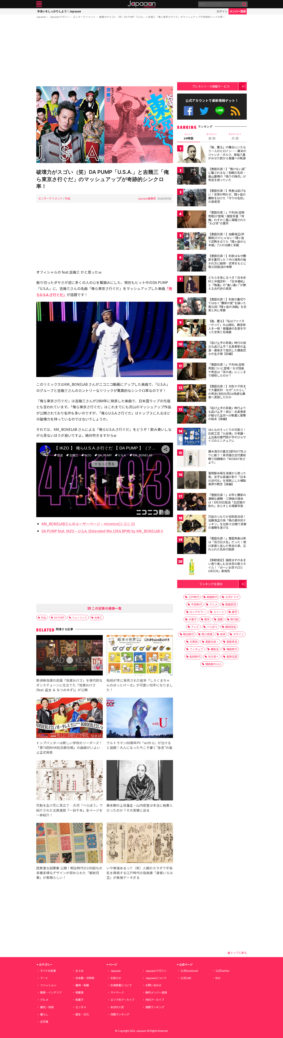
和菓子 (79, 1000)
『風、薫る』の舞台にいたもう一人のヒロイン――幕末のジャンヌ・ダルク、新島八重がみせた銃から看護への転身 (227, 152)
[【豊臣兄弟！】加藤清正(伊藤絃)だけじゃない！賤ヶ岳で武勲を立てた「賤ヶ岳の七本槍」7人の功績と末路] (191, 241)
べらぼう (212, 627)
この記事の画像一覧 (106, 608)
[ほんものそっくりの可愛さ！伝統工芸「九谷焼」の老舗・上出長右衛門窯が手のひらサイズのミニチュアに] (191, 437)
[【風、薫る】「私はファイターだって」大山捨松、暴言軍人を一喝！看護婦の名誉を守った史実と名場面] (191, 328)
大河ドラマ (232, 597)
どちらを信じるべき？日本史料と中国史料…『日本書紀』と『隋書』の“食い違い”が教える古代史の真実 (227, 283)
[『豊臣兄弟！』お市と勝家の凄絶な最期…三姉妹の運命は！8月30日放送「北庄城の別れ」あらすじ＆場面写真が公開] (191, 502)
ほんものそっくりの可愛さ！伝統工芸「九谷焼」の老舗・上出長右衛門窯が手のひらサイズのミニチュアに (227, 435)
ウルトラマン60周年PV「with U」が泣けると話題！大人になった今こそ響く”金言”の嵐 (139, 745)
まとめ (79, 971)
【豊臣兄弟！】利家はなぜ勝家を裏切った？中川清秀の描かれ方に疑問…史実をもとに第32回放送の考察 (227, 261)
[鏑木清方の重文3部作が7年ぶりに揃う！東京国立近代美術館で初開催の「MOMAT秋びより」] (191, 458)
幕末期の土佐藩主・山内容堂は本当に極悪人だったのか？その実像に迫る (139, 807)
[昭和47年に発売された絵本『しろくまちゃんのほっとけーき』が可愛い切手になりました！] (139, 656)
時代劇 (234, 619)
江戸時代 (193, 597)
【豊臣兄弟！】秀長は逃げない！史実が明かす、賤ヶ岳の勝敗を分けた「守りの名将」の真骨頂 (227, 196)
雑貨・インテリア (51, 992)
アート (44, 978)
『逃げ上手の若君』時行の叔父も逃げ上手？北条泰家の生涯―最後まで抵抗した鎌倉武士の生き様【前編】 (227, 348)
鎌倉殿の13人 (213, 664)
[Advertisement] (104, 53)
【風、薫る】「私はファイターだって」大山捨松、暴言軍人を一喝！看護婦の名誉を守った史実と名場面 (227, 326)
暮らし (44, 1014)
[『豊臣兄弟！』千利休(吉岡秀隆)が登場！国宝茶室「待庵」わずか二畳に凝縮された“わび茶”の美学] (191, 219)
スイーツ (218, 612)
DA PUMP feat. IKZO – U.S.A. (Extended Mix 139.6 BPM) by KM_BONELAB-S (102, 530)
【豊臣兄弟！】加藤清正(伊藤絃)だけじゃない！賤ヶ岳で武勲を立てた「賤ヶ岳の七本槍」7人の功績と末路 (227, 239)
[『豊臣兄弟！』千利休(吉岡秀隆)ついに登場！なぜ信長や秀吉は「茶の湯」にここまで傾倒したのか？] (191, 372)
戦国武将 (230, 604)
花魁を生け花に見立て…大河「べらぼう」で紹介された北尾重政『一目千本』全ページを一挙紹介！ (69, 810)
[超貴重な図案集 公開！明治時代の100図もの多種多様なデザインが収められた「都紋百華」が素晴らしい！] (69, 843)
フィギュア (196, 649)
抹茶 (222, 634)
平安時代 (196, 604)
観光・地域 (47, 1007)
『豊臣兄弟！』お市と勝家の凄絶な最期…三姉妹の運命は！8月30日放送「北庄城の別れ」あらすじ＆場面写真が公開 (227, 502)
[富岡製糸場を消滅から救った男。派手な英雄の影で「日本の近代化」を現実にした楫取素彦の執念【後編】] (191, 480)
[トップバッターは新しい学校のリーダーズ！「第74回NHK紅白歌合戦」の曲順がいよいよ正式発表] (69, 718)
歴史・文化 (82, 1014)
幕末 (207, 619)
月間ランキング (119, 1014)
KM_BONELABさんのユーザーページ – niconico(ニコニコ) (88, 523)
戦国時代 (212, 597)
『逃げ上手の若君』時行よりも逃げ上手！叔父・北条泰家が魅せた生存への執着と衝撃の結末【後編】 (227, 413)
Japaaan (141, 4)
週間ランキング (154, 1007)
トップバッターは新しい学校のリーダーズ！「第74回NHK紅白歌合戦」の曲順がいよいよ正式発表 (69, 747)
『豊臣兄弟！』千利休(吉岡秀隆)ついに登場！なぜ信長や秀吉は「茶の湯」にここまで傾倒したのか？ (227, 370)
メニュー (39, 4)
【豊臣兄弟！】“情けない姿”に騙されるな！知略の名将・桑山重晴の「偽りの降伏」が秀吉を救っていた (227, 174)
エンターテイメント (84, 16)
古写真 (44, 1022)
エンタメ (80, 1007)
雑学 (234, 612)
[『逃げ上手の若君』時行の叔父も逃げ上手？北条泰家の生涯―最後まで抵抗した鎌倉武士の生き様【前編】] (191, 350)
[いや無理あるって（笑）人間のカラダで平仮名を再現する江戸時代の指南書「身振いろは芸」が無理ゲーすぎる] (139, 843)
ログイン (222, 11)
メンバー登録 (238, 11)
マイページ (117, 992)
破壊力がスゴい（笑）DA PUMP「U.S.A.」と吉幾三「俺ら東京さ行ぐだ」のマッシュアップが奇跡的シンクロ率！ (162, 16)
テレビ (195, 627)
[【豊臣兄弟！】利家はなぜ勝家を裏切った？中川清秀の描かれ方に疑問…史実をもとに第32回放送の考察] (191, 263)
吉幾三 (98, 617)
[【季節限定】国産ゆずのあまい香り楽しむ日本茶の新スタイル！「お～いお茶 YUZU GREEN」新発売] (191, 567)
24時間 (189, 136)
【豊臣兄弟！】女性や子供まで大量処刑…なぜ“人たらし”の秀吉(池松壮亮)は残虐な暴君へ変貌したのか (227, 391)
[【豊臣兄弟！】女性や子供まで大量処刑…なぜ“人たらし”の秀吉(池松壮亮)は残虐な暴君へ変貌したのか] (191, 393)
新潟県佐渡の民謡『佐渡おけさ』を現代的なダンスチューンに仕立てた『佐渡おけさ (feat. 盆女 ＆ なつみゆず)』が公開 (69, 685)
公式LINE (219, 110)
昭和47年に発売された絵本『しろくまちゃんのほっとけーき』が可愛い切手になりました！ (139, 685)
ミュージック (79, 617)
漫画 (220, 619)
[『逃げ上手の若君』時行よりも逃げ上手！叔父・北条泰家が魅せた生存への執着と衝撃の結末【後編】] (191, 415)
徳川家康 (207, 634)
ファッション (48, 985)
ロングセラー (198, 612)
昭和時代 (195, 656)
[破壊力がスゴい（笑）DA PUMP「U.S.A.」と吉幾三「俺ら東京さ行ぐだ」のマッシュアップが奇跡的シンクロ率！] (104, 125)
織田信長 (230, 627)
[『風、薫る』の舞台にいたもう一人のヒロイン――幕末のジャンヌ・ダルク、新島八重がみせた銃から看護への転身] (191, 154)
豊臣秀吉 (231, 642)
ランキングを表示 (211, 584)
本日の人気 (117, 1007)
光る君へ (213, 656)
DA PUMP (59, 617)
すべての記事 (48, 971)
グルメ (44, 1000)
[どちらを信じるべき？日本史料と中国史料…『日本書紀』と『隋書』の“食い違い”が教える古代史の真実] (191, 285)
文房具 (194, 642)
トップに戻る (238, 953)
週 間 (212, 136)
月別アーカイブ (154, 1000)
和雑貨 (79, 992)
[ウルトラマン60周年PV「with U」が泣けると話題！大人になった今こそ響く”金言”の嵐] (139, 718)
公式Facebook (188, 110)
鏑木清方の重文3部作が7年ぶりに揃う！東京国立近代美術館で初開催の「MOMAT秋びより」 (227, 457)
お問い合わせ (153, 985)
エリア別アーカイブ (122, 1000)
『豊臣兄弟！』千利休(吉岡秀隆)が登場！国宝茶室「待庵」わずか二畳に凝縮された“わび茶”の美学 (227, 218)
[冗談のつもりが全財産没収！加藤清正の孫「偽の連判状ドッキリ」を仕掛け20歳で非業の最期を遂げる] (191, 524)
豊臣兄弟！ (212, 642)
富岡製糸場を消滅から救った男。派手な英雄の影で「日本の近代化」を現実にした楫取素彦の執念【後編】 (227, 478)
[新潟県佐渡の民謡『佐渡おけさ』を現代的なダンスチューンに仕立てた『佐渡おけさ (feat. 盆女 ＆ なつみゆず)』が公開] (69, 656)
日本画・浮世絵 (84, 978)
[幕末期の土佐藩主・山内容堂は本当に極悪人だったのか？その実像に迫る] (139, 781)
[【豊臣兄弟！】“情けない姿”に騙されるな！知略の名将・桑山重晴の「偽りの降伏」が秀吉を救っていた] (191, 176)
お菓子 (193, 619)
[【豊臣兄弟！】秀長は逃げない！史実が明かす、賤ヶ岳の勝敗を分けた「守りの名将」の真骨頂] (191, 198)
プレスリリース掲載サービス (211, 86)
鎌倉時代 (231, 649)
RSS (235, 110)
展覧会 (215, 649)
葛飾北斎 (231, 656)
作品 (67, 198)
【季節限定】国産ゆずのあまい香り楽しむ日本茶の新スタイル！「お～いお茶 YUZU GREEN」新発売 (227, 565)
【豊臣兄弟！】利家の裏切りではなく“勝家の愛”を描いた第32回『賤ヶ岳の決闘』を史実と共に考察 (227, 304)
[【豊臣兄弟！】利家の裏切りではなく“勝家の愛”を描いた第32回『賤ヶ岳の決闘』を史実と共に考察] (191, 306)
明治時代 (188, 634)
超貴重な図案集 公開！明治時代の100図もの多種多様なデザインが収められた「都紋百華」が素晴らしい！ (69, 873)
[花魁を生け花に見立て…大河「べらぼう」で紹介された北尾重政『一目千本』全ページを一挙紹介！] (69, 781)
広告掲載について (121, 985)
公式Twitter (204, 110)
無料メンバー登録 (156, 992)
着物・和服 (82, 985)
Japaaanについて (156, 978)
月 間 (235, 136)
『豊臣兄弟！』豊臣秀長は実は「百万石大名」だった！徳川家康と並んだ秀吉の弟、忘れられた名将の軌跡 (227, 543)
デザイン (238, 634)
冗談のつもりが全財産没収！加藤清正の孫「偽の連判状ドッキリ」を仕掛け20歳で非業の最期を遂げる (227, 522)
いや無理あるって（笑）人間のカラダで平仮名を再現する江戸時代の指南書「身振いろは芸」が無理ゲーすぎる (139, 873)
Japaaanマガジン (60, 16)
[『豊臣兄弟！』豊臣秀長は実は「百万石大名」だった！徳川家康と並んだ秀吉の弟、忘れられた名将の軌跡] (191, 545)
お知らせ (115, 978)
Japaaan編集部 (147, 198)
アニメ (213, 604)
